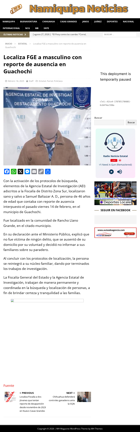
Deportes (112, 21)
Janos (85, 21)
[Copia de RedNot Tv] (115, 203)
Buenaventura (28, 21)
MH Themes (97, 428)
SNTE (46, 28)
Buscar (98, 117)
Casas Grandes (68, 21)
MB (36, 28)
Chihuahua (48, 21)
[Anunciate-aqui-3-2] (115, 235)
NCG (27, 28)
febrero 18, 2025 (16, 81)
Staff (31, 81)
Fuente (8, 385)
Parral (50, 81)
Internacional (11, 28)
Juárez (98, 21)
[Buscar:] (119, 34)
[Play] (111, 172)
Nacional (128, 21)
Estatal (42, 81)
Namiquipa (9, 21)
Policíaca (58, 81)
